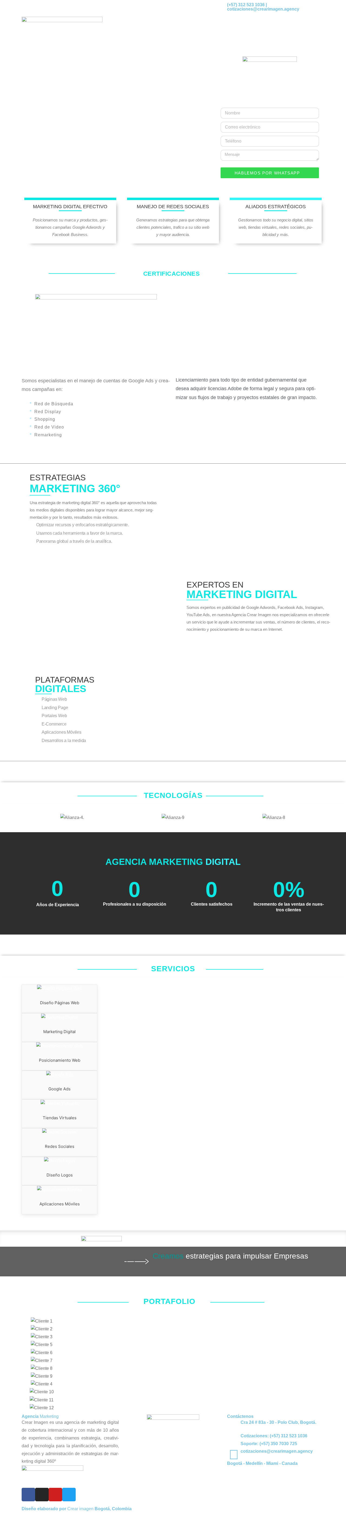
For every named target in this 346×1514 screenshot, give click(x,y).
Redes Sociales (59, 1146)
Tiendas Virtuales (59, 1117)
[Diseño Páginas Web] (59, 989)
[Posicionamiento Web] (59, 1046)
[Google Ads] (59, 1075)
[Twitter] (69, 1494)
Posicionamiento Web (59, 1060)
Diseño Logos (59, 1175)
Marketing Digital (59, 1031)
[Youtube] (55, 1494)
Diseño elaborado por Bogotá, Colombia (77, 1508)
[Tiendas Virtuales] (59, 1103)
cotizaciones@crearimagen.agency (277, 1451)
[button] (26, 817)
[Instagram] (42, 1494)
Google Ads (59, 1088)
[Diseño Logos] (59, 1161)
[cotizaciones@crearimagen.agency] (234, 1454)
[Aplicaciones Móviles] (59, 1189)
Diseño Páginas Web (59, 1002)
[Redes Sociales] (59, 1132)
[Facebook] (28, 1494)
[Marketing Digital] (59, 1017)
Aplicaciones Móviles (59, 1203)
